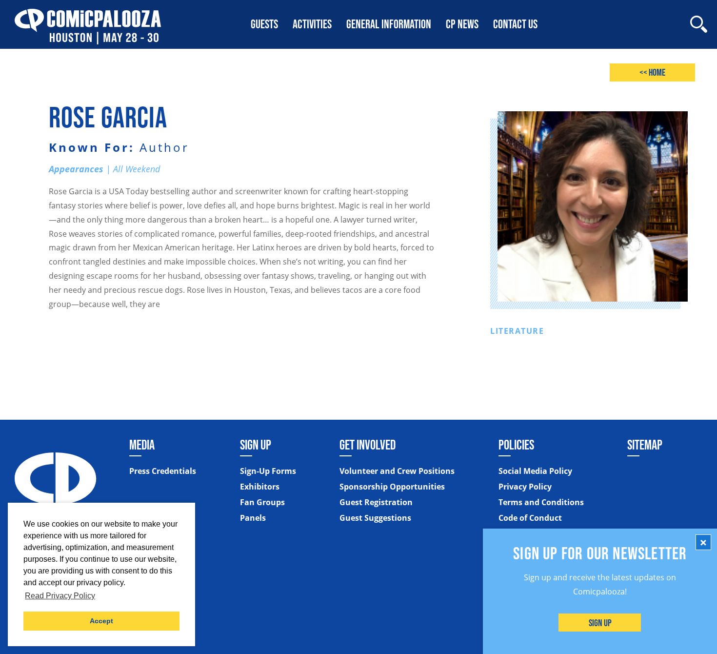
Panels (253, 518)
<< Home (652, 72)
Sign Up (600, 622)
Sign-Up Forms (268, 471)
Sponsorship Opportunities (392, 486)
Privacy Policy (525, 486)
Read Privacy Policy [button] (60, 596)
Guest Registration (376, 502)
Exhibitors (259, 486)
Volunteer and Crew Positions (397, 471)
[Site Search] (698, 24)
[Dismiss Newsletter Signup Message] (703, 542)
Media (142, 444)
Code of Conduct (530, 518)
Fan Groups (262, 502)
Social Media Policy (535, 471)
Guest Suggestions (375, 518)
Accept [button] (101, 621)
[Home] (88, 24)
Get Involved (367, 444)
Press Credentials (162, 471)
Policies (516, 444)
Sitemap (644, 444)
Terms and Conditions (541, 502)
